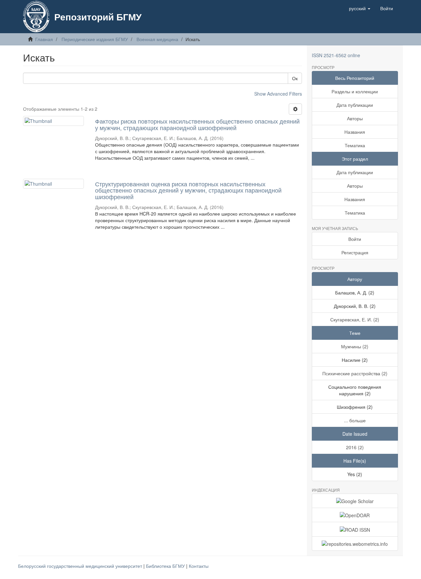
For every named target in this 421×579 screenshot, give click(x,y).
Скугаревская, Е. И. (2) (354, 319)
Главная (44, 39)
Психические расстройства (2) (354, 373)
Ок (295, 78)
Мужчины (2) (354, 346)
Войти (354, 239)
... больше (355, 420)
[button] (359, 8)
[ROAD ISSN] (355, 529)
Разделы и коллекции (355, 91)
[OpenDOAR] (355, 515)
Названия (354, 131)
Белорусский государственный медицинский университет (80, 566)
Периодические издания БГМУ (95, 39)
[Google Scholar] (355, 501)
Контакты (199, 566)
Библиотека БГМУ (166, 566)
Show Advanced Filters (278, 93)
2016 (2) (355, 447)
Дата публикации (354, 105)
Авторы (355, 118)
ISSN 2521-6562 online (336, 55)
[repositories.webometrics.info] (355, 543)
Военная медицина (157, 39)
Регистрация (354, 252)
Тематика (355, 145)
